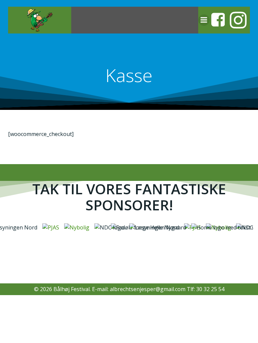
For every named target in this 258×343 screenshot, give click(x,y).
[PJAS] (49, 227)
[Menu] (204, 20)
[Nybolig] (75, 227)
